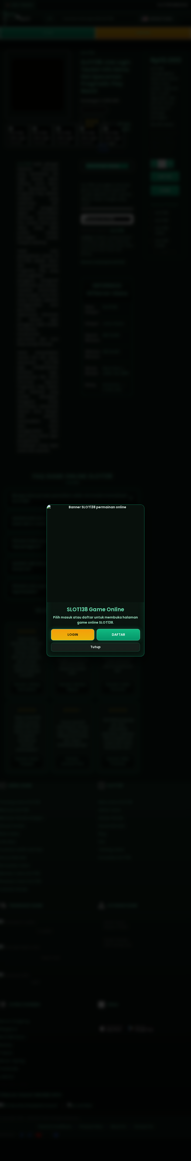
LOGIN (73, 634)
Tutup (95, 647)
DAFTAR (118, 634)
